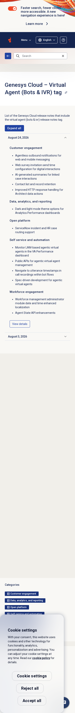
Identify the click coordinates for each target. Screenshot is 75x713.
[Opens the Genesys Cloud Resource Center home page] (9, 40)
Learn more (34, 24)
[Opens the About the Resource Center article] (63, 40)
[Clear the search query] (63, 56)
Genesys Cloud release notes (8, 56)
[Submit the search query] (17, 56)
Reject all (30, 688)
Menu (24, 40)
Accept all (32, 700)
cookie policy (41, 658)
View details (19, 324)
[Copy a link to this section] (66, 92)
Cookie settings (32, 676)
